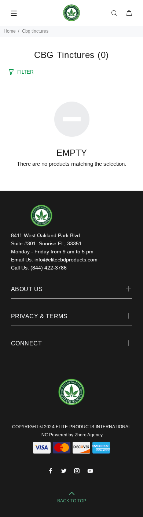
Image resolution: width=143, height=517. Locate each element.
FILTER (25, 72)
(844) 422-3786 (48, 268)
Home (10, 31)
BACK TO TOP (71, 500)
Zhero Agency (89, 434)
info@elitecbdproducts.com (66, 260)
